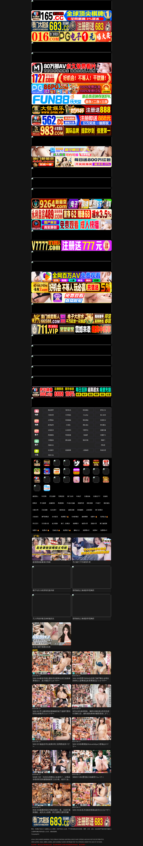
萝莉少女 (103, 410)
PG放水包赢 (71, 503)
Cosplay (85, 415)
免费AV (95, 530)
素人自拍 (103, 415)
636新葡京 (75, 517)
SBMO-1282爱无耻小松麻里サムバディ (88, 777)
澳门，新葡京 (65, 523)
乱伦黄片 (53, 510)
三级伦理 (51, 415)
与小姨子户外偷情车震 (82, 562)
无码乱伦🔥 (104, 517)
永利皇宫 (55, 517)
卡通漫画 (51, 440)
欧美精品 (85, 410)
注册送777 (96, 496)
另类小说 (51, 455)
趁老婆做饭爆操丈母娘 (42, 562)
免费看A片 (86, 530)
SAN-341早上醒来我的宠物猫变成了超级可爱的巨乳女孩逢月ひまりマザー (51, 712)
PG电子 (78, 496)
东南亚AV (103, 420)
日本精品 (68, 415)
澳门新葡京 (99, 510)
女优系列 (68, 430)
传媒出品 (51, 445)
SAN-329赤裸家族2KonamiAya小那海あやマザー (91, 745)
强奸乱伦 (68, 410)
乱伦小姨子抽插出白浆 (42, 647)
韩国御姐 (68, 420)
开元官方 (36, 523)
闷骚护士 (103, 435)
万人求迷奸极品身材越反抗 (43, 618)
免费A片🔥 (45, 530)
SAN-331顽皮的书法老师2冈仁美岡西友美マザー (51, 745)
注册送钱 (87, 496)
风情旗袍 (51, 435)
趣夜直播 (71, 510)
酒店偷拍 (107, 503)
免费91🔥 (36, 530)
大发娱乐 (36, 517)
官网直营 (61, 496)
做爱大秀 (85, 523)
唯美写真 (85, 440)
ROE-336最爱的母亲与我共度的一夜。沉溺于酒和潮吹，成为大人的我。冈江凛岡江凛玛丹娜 (51, 811)
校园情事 (68, 450)
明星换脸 (68, 435)
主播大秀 (36, 510)
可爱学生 (85, 430)
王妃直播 (45, 510)
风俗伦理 (103, 450)
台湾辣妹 (51, 420)
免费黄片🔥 (67, 530)
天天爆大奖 (45, 523)
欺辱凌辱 (51, 425)
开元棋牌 (52, 496)
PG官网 (44, 496)
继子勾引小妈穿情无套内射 (43, 590)
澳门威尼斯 (103, 523)
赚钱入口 (77, 530)
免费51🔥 (94, 517)
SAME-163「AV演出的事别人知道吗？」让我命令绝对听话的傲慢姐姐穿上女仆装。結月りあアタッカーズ (51, 779)
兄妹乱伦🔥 (56, 530)
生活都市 (51, 450)
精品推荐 (51, 410)
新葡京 (35, 503)
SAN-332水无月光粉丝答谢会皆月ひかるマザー (91, 810)
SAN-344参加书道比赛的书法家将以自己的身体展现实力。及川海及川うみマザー (51, 679)
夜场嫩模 (80, 510)
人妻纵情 (85, 450)
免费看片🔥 (65, 517)
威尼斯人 (36, 496)
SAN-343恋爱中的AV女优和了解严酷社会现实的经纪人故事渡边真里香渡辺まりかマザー (91, 679)
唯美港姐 (85, 420)
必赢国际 (52, 503)
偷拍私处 (62, 510)
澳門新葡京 (45, 517)
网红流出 (85, 425)
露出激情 (68, 440)
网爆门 (103, 440)
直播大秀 (94, 523)
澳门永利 (70, 496)
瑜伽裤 (86, 435)
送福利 (105, 496)
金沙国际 (55, 523)
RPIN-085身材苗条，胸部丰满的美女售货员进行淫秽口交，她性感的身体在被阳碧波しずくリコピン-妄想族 (91, 713)
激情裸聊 (85, 517)
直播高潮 (81, 503)
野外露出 (103, 425)
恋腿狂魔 (103, 430)
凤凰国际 (61, 503)
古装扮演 (51, 430)
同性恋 (103, 445)
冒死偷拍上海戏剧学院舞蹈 (83, 590)
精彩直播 (90, 503)
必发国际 (89, 510)
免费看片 (76, 523)
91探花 (68, 425)
